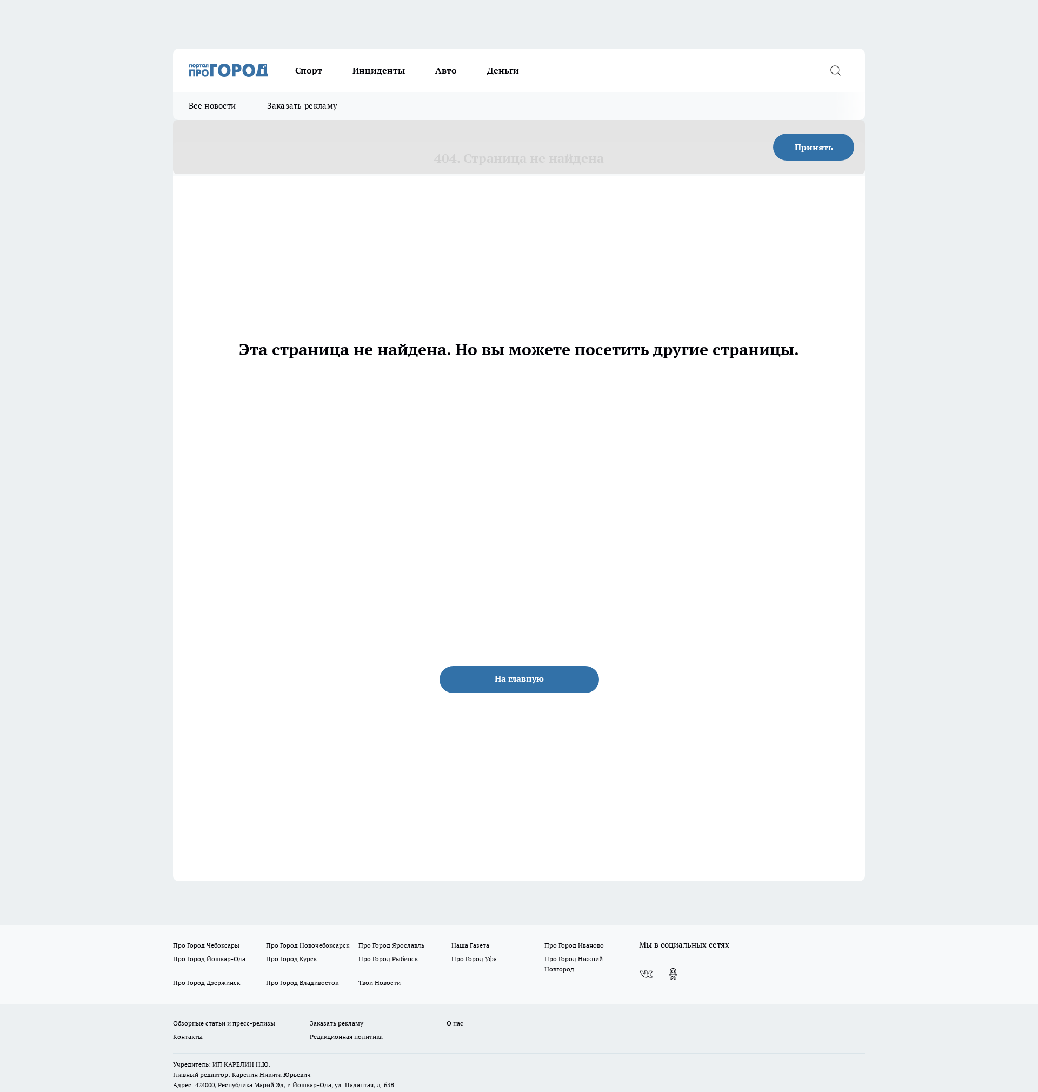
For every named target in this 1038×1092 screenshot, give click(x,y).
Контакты (188, 1037)
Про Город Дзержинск (206, 982)
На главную (519, 678)
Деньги (503, 70)
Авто (446, 70)
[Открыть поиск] (835, 70)
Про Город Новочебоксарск (307, 945)
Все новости (212, 106)
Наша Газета (470, 945)
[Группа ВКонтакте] (646, 974)
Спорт (308, 70)
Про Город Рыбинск (388, 959)
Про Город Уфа (474, 959)
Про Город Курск (291, 959)
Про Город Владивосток (302, 982)
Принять (814, 147)
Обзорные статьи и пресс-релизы (224, 1023)
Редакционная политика (346, 1037)
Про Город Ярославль (391, 945)
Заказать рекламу (302, 106)
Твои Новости (379, 982)
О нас (455, 1023)
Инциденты (378, 70)
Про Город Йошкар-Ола (209, 959)
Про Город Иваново (574, 945)
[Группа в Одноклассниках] (673, 974)
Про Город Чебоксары (206, 945)
